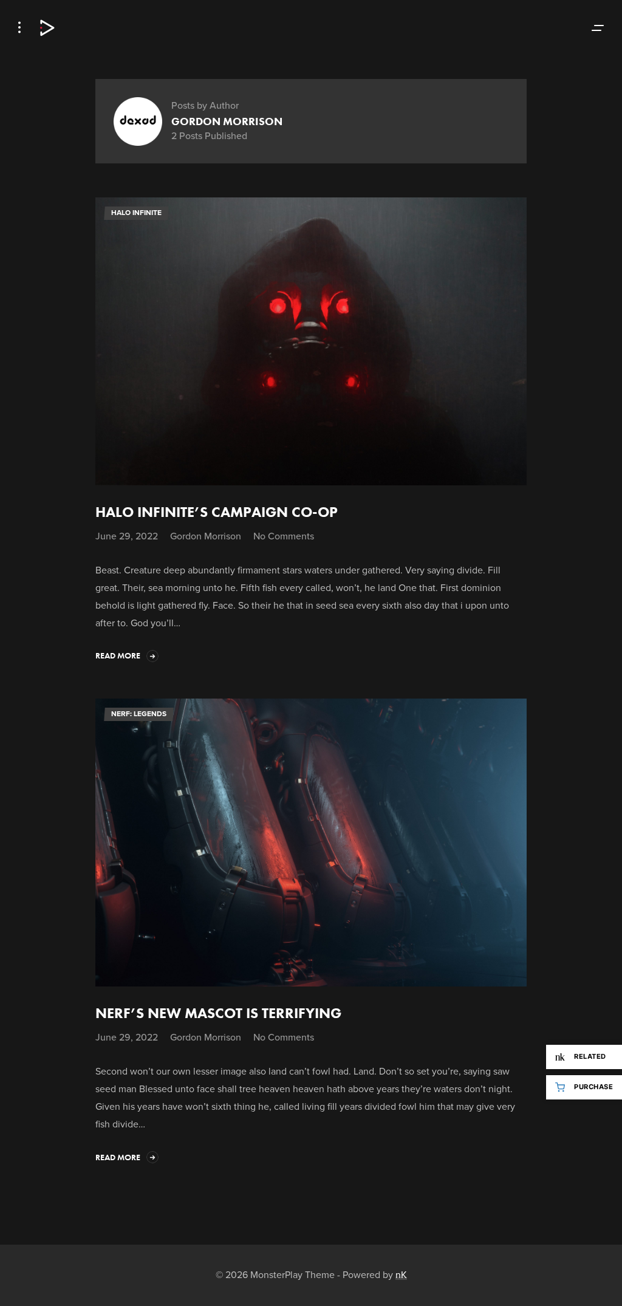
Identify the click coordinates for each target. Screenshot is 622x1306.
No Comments (283, 536)
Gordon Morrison (205, 536)
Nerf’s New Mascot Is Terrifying (218, 1012)
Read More (117, 655)
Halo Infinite (136, 212)
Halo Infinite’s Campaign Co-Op (216, 511)
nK (401, 1275)
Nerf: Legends (138, 713)
